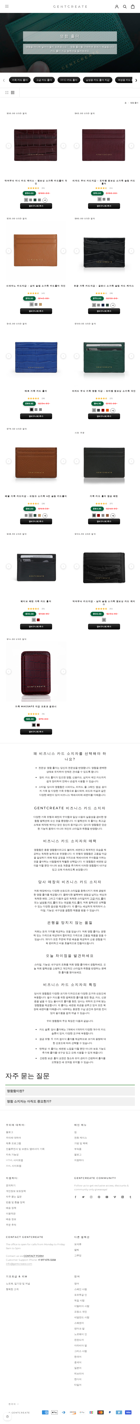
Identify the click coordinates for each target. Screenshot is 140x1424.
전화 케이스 (80, 1137)
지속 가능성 (12, 1154)
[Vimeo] (115, 1197)
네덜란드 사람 (81, 1317)
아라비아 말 (80, 1345)
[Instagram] (91, 1197)
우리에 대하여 (13, 1137)
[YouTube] (107, 1197)
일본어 (77, 1367)
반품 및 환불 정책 (15, 1202)
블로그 (9, 1132)
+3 (45, 516)
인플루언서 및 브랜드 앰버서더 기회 (25, 1148)
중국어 (77, 1362)
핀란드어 (79, 1339)
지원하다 (79, 1160)
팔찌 (76, 1249)
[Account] (117, 6)
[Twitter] (83, 1197)
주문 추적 (11, 1224)
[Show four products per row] (12, 92)
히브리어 (79, 1373)
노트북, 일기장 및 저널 (18, 1283)
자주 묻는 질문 (14, 1196)
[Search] (125, 6)
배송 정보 (11, 1219)
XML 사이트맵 (13, 1165)
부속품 (77, 1148)
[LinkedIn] (122, 1197)
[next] (63, 145)
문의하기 (11, 1185)
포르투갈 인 (80, 1294)
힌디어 (77, 1379)
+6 (113, 516)
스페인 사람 (80, 1289)
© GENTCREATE (19, 1412)
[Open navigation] (7, 6)
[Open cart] (133, 7)
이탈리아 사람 (81, 1306)
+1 (45, 200)
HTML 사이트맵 (14, 1160)
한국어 (77, 1356)
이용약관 (11, 1213)
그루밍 (77, 1255)
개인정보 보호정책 (16, 1191)
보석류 (77, 1244)
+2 (113, 410)
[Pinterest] (99, 1197)
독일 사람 (79, 1300)
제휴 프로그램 (13, 1143)
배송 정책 (11, 1207)
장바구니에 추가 (36, 206)
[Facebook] (75, 1197)
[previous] (8, 145)
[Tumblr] (130, 1197)
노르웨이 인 (80, 1334)
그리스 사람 (80, 1351)
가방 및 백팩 (81, 1143)
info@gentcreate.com (19, 1263)
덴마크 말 (79, 1328)
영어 (76, 1283)
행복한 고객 (12, 1289)
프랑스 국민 (80, 1311)
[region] (36, 146)
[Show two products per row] (6, 92)
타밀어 (77, 1384)
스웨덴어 (79, 1322)
